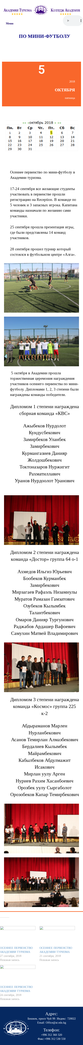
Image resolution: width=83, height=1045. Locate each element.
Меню (9, 23)
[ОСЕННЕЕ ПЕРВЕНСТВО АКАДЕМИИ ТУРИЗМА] (17, 936)
